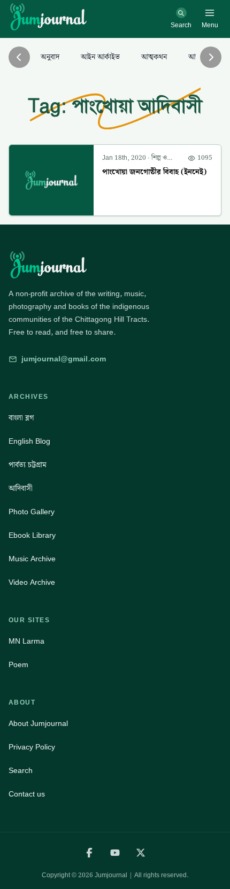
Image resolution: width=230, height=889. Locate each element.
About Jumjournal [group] (38, 724)
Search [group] (21, 771)
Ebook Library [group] (32, 536)
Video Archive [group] (32, 583)
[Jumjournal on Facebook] (89, 852)
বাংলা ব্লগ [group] (21, 418)
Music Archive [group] (32, 559)
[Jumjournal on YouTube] (115, 852)
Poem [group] (18, 665)
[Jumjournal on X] (140, 852)
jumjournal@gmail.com (63, 359)
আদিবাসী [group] (21, 488)
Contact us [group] (27, 794)
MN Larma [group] (26, 641)
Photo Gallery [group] (32, 512)
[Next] (210, 57)
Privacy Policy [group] (32, 747)
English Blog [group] (29, 441)
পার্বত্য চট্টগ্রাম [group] (28, 465)
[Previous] (19, 57)
